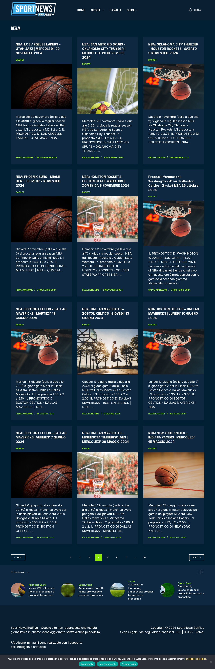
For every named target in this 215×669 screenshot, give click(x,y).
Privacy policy (128, 664)
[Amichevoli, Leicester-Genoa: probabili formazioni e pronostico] (167, 590)
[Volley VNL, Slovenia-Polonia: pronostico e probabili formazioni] (18, 590)
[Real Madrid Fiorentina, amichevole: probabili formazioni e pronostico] (117, 590)
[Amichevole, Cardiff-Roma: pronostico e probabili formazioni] (67, 590)
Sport (95, 10)
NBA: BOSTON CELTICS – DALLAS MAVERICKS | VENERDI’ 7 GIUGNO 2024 (41, 437)
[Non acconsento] (210, 661)
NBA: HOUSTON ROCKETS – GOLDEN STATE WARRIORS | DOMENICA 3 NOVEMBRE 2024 (105, 181)
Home (81, 10)
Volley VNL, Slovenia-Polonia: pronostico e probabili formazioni (42, 591)
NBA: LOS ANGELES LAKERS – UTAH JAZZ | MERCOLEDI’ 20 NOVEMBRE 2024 (38, 48)
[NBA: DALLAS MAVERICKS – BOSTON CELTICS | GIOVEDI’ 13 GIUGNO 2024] (107, 351)
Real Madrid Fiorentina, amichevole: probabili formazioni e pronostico (141, 591)
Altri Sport (34, 584)
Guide (131, 10)
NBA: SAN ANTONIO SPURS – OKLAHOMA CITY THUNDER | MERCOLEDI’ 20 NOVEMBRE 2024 (103, 51)
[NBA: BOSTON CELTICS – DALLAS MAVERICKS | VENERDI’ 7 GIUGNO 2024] (41, 475)
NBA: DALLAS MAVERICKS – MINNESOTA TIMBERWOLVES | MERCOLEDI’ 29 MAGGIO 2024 (105, 437)
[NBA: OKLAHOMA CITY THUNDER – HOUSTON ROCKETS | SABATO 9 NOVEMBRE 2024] (173, 86)
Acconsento (87, 664)
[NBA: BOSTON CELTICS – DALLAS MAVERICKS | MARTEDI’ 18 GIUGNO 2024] (41, 351)
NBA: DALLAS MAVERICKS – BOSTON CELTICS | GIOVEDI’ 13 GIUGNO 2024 (105, 313)
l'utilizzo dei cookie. (196, 658)
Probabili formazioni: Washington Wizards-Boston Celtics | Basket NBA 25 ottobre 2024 (173, 183)
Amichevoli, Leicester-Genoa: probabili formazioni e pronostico (191, 592)
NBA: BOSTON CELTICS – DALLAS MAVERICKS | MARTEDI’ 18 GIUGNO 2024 (41, 313)
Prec (19, 557)
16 (144, 557)
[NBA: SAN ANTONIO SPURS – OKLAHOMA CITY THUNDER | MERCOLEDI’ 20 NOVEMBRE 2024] (107, 91)
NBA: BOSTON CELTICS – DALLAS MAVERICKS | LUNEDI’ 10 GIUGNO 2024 (173, 313)
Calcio (81, 584)
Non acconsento (108, 664)
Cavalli (115, 10)
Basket (20, 60)
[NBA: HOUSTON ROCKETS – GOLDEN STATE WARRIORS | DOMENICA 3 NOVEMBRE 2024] (107, 219)
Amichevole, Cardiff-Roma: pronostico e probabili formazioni (91, 591)
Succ (195, 557)
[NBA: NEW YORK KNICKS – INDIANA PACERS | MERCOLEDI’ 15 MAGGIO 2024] (173, 475)
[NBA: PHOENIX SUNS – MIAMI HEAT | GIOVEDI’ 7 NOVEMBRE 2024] (41, 219)
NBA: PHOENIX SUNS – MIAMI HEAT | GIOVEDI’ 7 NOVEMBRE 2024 (38, 181)
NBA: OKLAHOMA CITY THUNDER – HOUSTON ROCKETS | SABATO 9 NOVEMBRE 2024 (173, 48)
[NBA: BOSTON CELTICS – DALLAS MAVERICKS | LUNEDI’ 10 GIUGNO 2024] (173, 351)
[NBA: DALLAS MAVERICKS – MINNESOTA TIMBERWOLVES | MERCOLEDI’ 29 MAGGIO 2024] (107, 475)
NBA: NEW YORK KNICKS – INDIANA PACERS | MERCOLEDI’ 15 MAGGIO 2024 (171, 437)
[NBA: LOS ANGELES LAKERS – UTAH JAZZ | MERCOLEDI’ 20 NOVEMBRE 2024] (41, 86)
